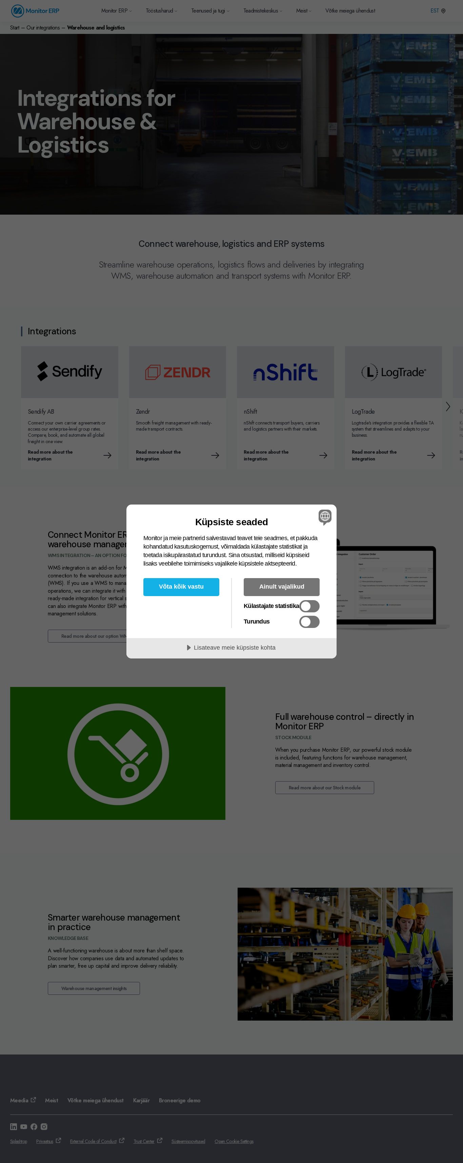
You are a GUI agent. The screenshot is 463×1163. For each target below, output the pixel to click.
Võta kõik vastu (181, 586)
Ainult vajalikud (281, 586)
